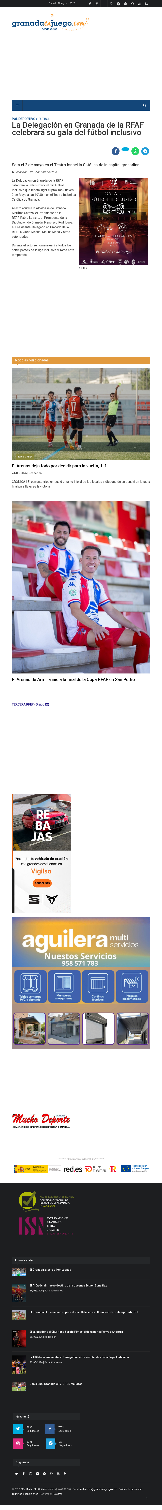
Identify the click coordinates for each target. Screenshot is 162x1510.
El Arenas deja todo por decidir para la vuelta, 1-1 (59, 465)
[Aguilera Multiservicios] (81, 983)
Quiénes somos (47, 1489)
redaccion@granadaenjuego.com (98, 1489)
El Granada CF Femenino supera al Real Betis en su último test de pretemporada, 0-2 (84, 1312)
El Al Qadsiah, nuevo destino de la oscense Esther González (68, 1285)
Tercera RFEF (25, 456)
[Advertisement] (110, 61)
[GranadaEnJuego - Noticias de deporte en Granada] (50, 22)
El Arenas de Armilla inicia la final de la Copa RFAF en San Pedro (73, 679)
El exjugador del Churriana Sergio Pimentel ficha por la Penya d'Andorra (76, 1331)
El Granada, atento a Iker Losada (50, 1269)
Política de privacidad (130, 1489)
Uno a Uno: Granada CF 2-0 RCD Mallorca (56, 1384)
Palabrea (57, 1494)
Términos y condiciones (25, 1494)
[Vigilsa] (81, 853)
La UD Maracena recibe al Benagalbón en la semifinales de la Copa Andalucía (79, 1357)
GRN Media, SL (28, 1489)
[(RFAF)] (113, 221)
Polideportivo (23, 119)
